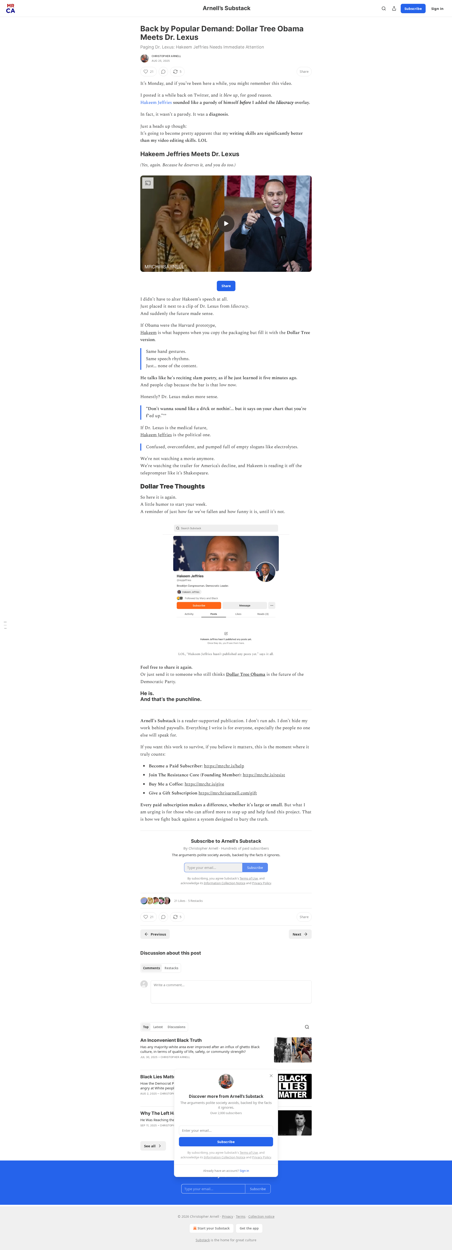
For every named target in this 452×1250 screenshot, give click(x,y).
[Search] (383, 8)
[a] (226, 223)
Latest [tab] (158, 1027)
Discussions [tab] (176, 1027)
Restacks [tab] (171, 968)
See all (150, 1146)
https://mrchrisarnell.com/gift (227, 793)
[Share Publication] (394, 8)
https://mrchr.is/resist (264, 775)
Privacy (227, 1216)
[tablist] (160, 968)
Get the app (249, 1228)
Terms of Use (249, 1152)
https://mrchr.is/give (204, 784)
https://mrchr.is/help (224, 766)
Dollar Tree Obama (245, 674)
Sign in (437, 8)
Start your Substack (214, 1228)
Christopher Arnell (166, 56)
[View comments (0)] (163, 71)
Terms (241, 1216)
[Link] (133, 154)
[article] (226, 1051)
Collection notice (261, 1216)
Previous (158, 934)
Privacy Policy (261, 1157)
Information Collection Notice (224, 1157)
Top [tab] (146, 1027)
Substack (203, 1240)
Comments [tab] (151, 968)
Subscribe (413, 8)
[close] (271, 1075)
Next (297, 934)
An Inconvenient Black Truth (171, 1040)
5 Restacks (195, 901)
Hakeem (148, 332)
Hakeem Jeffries (156, 102)
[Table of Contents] (5, 625)
